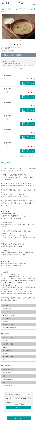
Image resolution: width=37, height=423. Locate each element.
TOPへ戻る (18, 418)
